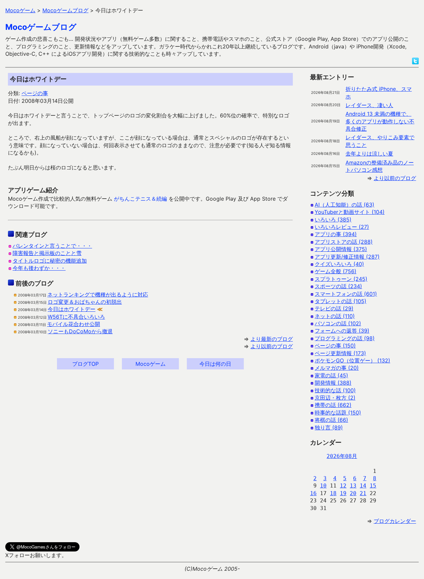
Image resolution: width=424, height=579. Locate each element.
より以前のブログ (271, 346)
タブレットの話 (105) (340, 301)
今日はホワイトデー (71, 309)
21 (363, 493)
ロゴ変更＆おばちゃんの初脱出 (85, 301)
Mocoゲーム (150, 363)
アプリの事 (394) (336, 234)
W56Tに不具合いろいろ (76, 316)
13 (353, 485)
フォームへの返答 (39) (342, 330)
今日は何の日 (215, 363)
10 (323, 485)
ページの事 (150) (335, 345)
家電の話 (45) (331, 375)
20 (353, 493)
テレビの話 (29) (334, 308)
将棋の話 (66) (331, 420)
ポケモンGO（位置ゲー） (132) (352, 360)
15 (373, 485)
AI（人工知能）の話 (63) (344, 204)
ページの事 (35, 93)
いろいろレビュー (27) (342, 227)
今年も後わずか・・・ (39, 268)
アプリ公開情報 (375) (341, 249)
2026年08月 (342, 456)
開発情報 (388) (333, 382)
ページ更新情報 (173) (340, 353)
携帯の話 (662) (333, 405)
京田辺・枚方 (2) (335, 397)
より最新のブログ (271, 339)
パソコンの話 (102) (338, 323)
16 (313, 493)
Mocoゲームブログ (41, 27)
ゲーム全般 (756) (335, 271)
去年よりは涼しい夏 (369, 153)
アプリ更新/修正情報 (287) (347, 256)
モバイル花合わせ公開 (73, 324)
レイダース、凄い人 (369, 105)
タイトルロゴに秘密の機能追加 (50, 260)
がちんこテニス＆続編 (140, 198)
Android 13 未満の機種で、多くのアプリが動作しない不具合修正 (379, 121)
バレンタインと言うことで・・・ (52, 245)
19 (343, 493)
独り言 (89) (329, 427)
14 (363, 485)
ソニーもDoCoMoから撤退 (80, 331)
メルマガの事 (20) (337, 367)
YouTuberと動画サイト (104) (350, 212)
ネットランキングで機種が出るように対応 (97, 294)
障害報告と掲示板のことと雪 (47, 253)
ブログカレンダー (395, 521)
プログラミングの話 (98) (345, 338)
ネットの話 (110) (335, 316)
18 (333, 493)
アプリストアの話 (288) (344, 241)
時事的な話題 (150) (338, 412)
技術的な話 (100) (335, 390)
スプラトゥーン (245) (341, 279)
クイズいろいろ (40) (339, 264)
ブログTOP (85, 363)
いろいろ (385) (333, 219)
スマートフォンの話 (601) (346, 293)
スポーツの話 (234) (338, 286)
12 (343, 485)
